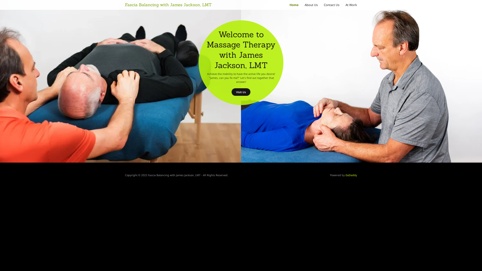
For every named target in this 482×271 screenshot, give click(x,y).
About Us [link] (311, 5)
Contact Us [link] (331, 5)
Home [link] (294, 5)
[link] (183, 5)
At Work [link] (351, 5)
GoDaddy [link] (351, 175)
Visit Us (241, 92)
